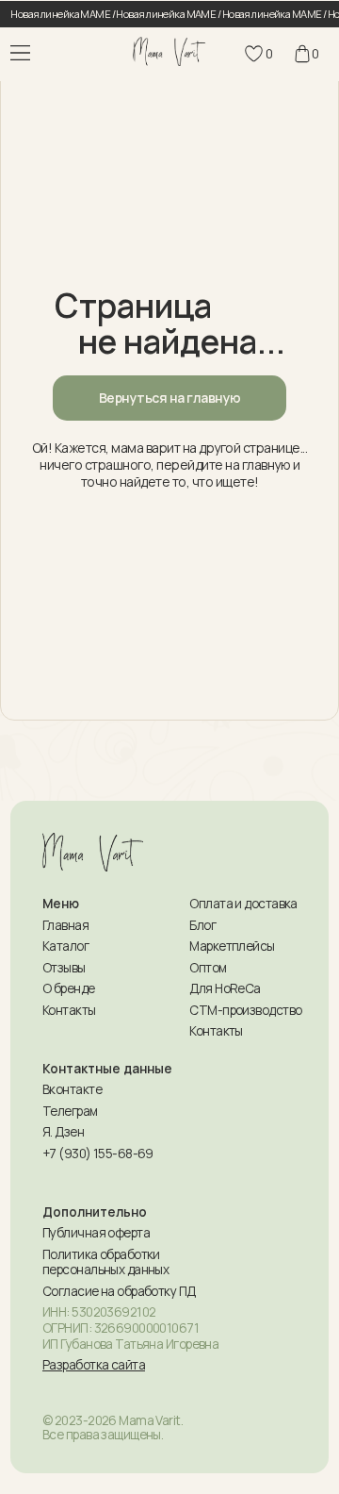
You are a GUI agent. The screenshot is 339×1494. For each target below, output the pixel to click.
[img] (170, 51)
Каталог (65, 946)
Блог (202, 925)
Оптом (207, 967)
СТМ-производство (245, 1010)
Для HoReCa (224, 988)
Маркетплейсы (231, 946)
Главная (65, 925)
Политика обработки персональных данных (105, 1262)
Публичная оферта (96, 1232)
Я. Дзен (63, 1131)
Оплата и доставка (243, 903)
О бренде (68, 988)
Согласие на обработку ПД (119, 1291)
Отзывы (64, 967)
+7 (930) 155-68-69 (97, 1153)
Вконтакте (72, 1089)
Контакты (69, 1010)
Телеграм (70, 1111)
